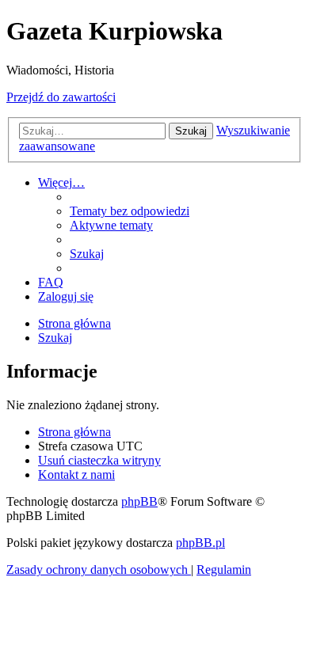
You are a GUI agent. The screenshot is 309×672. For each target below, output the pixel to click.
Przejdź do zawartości (61, 97)
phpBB (139, 501)
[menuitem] (129, 211)
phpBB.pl (200, 542)
